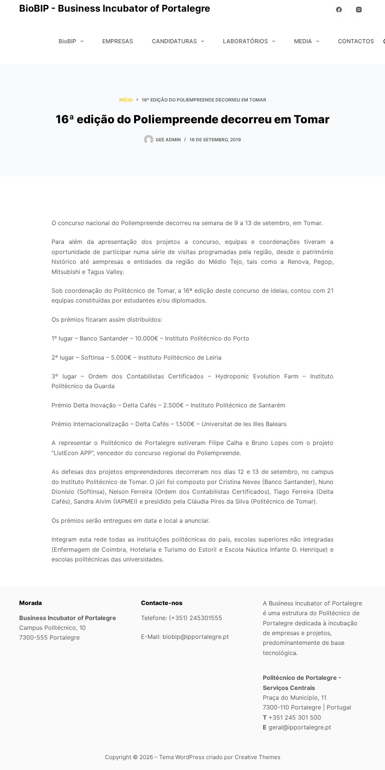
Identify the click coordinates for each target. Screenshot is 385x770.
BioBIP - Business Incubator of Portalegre (114, 8)
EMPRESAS (117, 41)
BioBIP (67, 41)
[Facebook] (339, 9)
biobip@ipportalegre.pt (195, 636)
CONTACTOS (356, 41)
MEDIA (303, 41)
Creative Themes (257, 757)
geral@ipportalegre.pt (299, 727)
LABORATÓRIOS (245, 41)
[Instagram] (359, 9)
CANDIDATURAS (174, 41)
